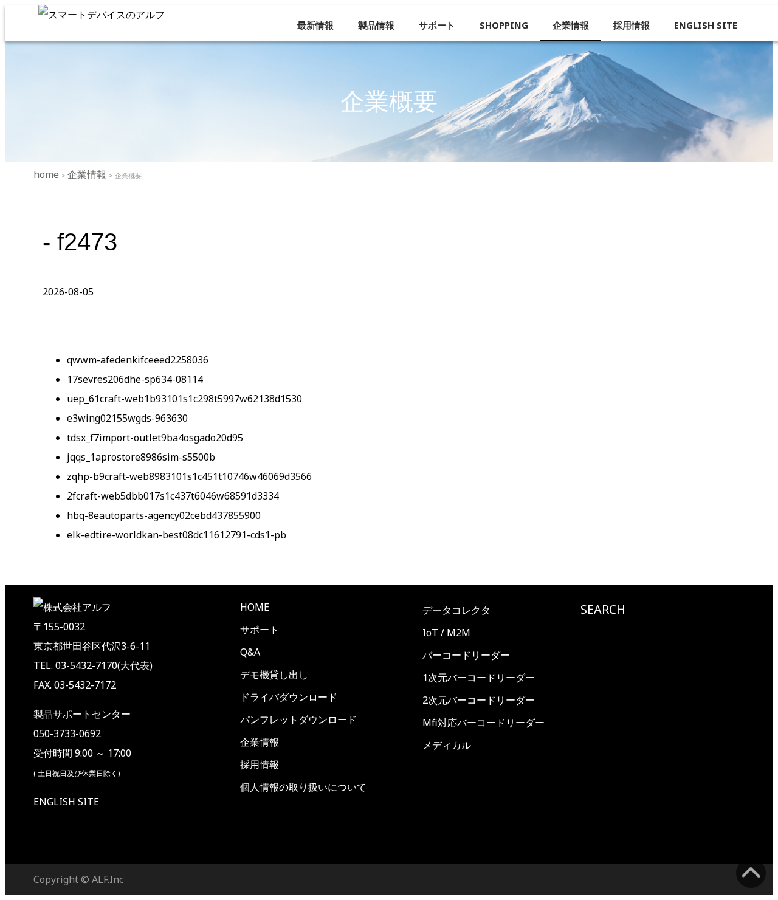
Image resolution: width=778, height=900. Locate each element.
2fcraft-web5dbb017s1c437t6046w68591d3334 (173, 496)
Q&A (250, 652)
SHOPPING (504, 25)
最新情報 (315, 25)
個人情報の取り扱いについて (303, 787)
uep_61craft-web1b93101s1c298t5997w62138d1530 (184, 398)
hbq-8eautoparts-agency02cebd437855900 (164, 515)
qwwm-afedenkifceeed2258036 (137, 359)
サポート (437, 25)
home (47, 174)
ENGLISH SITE (705, 25)
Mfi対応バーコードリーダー (483, 722)
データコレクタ (456, 610)
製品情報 (376, 25)
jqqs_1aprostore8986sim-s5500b (141, 457)
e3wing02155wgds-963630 (127, 418)
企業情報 (571, 25)
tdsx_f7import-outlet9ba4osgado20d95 (155, 437)
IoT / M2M (446, 632)
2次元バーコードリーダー (478, 700)
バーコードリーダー (466, 655)
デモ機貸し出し (274, 674)
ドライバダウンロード (288, 697)
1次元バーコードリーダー (478, 677)
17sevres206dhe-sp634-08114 (135, 379)
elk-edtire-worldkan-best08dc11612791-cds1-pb (176, 534)
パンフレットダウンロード (298, 719)
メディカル (446, 745)
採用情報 (631, 25)
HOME (254, 607)
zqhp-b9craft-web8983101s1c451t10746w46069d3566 (189, 476)
